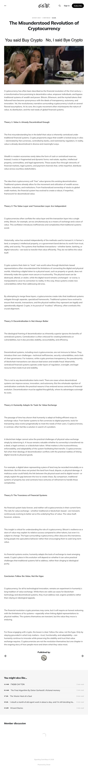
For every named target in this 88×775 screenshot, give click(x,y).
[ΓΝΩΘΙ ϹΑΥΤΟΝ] (44, 684)
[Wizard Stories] (44, 708)
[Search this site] (59, 5)
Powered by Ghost (44, 765)
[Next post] (82, 656)
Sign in (67, 6)
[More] (5, 5)
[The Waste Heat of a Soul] (44, 696)
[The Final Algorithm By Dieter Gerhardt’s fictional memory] (44, 690)
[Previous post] (5, 656)
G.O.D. (54, 18)
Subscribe (78, 6)
